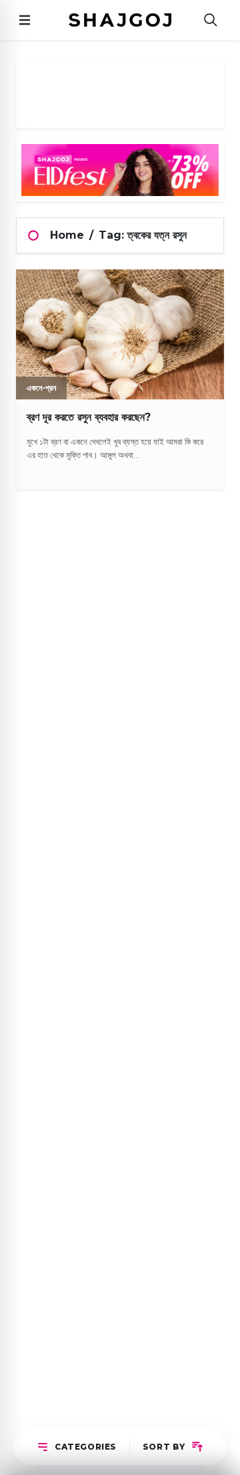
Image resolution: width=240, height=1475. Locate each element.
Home (67, 235)
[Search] (210, 20)
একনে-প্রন (41, 388)
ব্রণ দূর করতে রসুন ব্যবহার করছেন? (89, 417)
